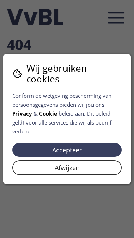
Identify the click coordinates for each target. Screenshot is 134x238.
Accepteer (67, 150)
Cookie (48, 113)
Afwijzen (67, 167)
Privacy (22, 113)
